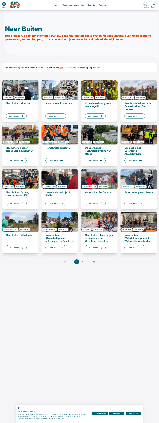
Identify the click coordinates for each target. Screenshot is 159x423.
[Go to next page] (88, 261)
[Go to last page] (93, 261)
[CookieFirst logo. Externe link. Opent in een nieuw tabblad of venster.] (19, 408)
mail (61, 68)
